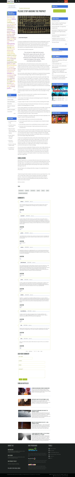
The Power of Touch (55, 20)
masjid (13, 47)
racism (13, 71)
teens (14, 81)
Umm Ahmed (9, 111)
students (13, 80)
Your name (21, 356)
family (13, 31)
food (11, 32)
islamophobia (11, 43)
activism (10, 16)
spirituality (9, 80)
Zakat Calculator (53, 448)
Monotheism (9, 50)
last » (41, 351)
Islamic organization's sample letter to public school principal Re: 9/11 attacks (40, 434)
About (59, 1)
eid (12, 27)
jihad (47, 190)
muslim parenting (11, 53)
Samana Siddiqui (10, 99)
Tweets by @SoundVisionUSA (57, 51)
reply (20, 212)
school (15, 75)
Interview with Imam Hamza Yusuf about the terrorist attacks (40, 411)
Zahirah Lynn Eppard (11, 109)
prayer (14, 68)
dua (14, 26)
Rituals (12, 75)
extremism (21, 190)
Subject (20, 364)
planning (10, 67)
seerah (8, 76)
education (9, 27)
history (8, 39)
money (14, 49)
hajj (12, 34)
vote (10, 85)
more (15, 113)
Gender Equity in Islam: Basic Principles (12, 137)
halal (14, 34)
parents (8, 63)
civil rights (9, 21)
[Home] (10, 1)
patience (11, 63)
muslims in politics (10, 57)
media (8, 49)
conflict (14, 22)
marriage (9, 47)
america (11, 17)
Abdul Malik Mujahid (23, 37)
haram (8, 36)
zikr (10, 88)
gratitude (10, 34)
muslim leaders (10, 52)
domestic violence (10, 26)
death (15, 24)
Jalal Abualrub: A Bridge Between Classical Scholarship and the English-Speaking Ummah (59, 32)
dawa (13, 24)
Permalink (31, 201)
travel (12, 83)
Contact (62, 1)
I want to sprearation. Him (56, 63)
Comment (21, 369)
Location (20, 360)
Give (66, 1)
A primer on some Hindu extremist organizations (41, 388)
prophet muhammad (23, 193)
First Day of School (55, 42)
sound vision (12, 78)
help (10, 37)
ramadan (9, 73)
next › (39, 351)
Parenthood (9, 62)
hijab (15, 37)
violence (27, 190)
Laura (13, 45)
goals (8, 34)
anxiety (14, 17)
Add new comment (21, 182)
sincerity (11, 76)
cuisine (8, 24)
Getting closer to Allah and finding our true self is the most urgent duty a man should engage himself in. (59, 60)
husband (12, 39)
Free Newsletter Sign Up (54, 452)
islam (11, 40)
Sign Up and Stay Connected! (59, 10)
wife (8, 86)
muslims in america (11, 55)
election (15, 27)
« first (27, 351)
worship (13, 86)
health (8, 37)
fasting (8, 32)
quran (10, 71)
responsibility (9, 75)
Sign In (51, 458)
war (12, 85)
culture (10, 24)
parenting (14, 62)
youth (8, 88)
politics (12, 68)
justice (8, 45)
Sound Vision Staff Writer (11, 97)
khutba (11, 45)
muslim (12, 50)
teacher (11, 81)
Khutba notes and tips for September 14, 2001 (40, 399)
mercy (43, 190)
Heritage (13, 37)
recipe (13, 73)
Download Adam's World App (55, 454)
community (9, 22)
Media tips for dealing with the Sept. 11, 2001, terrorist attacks (40, 423)
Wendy (14, 85)
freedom (13, 32)
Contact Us (52, 456)
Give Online (52, 450)
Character (9, 19)
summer (8, 81)
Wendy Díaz (9, 103)
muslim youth (10, 60)
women (10, 86)
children (13, 19)
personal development (12, 65)
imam (15, 39)
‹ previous (30, 351)
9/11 (8, 16)
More (14, 89)
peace (38, 190)
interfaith (8, 40)
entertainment (10, 29)
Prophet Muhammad (24, 8)
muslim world (13, 58)
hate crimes (12, 36)
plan (8, 67)
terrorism (33, 190)
